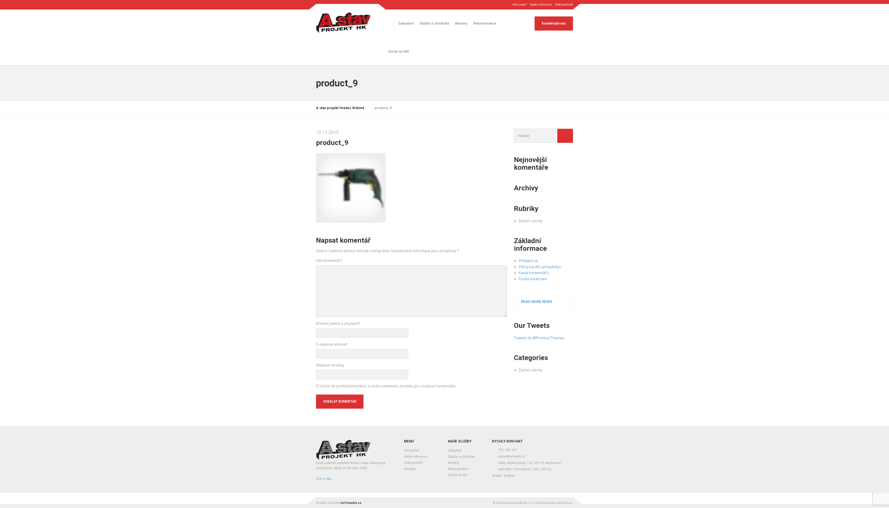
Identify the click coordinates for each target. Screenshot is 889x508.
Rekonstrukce (484, 23)
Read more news (536, 302)
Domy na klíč (398, 51)
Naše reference (541, 4)
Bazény (461, 23)
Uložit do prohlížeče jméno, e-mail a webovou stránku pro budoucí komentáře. (388, 386)
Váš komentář (329, 260)
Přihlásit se (528, 260)
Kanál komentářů (534, 272)
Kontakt (410, 469)
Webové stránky (330, 365)
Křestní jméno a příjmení (338, 323)
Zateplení (406, 23)
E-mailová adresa (332, 344)
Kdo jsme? (520, 4)
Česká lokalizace (533, 278)
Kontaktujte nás (554, 23)
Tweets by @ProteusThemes (539, 337)
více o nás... (324, 478)
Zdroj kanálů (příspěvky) (540, 266)
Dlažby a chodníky (434, 23)
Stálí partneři (564, 4)
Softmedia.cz (350, 503)
